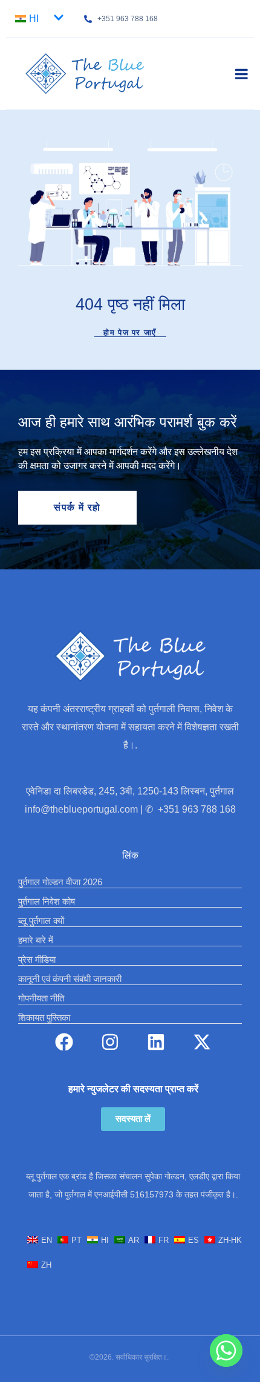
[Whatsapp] (226, 1350)
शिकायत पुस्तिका (44, 1017)
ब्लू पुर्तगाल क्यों (41, 920)
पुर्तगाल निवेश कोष (46, 901)
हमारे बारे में (35, 940)
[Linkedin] (156, 1042)
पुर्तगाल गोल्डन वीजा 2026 (60, 882)
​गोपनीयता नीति (41, 998)
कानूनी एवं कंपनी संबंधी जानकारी (70, 979)
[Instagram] (110, 1042)
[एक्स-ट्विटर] (202, 1042)
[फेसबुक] (64, 1042)
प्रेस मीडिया (37, 959)
